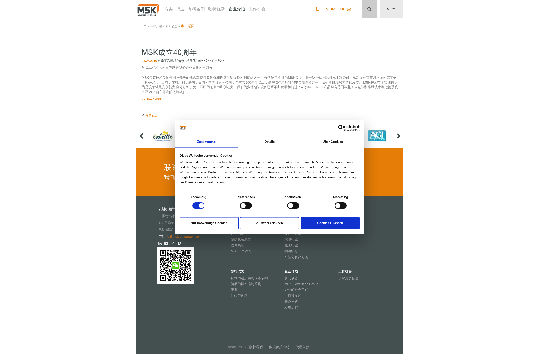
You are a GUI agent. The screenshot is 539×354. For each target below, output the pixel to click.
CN (389, 9)
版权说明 (256, 347)
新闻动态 (171, 26)
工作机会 (257, 8)
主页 (144, 26)
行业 (180, 8)
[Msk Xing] (172, 244)
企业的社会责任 (296, 290)
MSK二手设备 (241, 251)
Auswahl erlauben (269, 223)
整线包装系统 (241, 239)
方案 (168, 8)
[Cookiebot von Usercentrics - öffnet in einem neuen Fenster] (341, 128)
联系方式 (291, 301)
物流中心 (291, 251)
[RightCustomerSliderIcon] (398, 136)
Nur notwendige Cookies (209, 223)
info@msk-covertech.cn (181, 237)
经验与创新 (239, 296)
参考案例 (196, 8)
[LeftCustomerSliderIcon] (141, 136)
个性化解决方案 (296, 257)
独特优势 (216, 8)
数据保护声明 (279, 347)
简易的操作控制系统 (246, 284)
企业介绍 (236, 8)
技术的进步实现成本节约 (249, 278)
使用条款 (302, 347)
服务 (234, 290)
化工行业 (291, 245)
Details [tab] (269, 142)
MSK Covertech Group (301, 284)
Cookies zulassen (330, 223)
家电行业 (291, 239)
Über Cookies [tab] (333, 142)
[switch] (246, 205)
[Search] (369, 9)
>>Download (151, 99)
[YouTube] (166, 244)
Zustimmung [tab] (206, 142)
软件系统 (237, 245)
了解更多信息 (348, 278)
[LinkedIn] (160, 244)
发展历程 (291, 307)
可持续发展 (292, 296)
